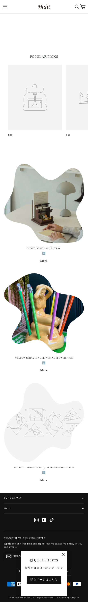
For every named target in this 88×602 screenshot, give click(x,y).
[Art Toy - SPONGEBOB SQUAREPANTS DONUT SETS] (44, 422)
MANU (7, 508)
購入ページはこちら (44, 579)
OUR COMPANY (13, 498)
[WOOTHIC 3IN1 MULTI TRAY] (44, 203)
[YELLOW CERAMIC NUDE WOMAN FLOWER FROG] (44, 313)
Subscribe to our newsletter (24, 538)
